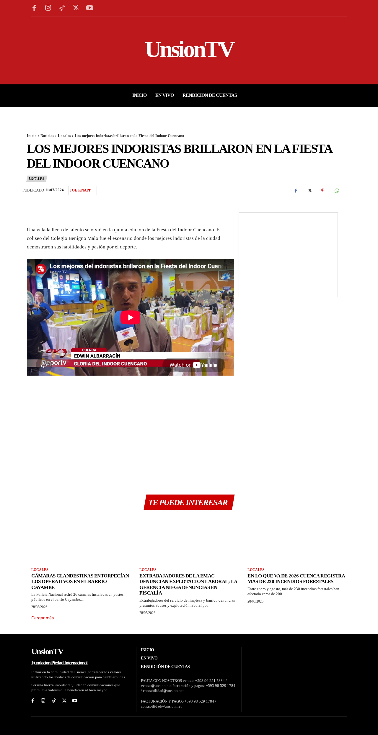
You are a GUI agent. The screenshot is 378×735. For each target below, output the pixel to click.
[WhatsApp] (336, 191)
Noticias (47, 135)
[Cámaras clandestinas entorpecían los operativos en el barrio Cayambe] (81, 539)
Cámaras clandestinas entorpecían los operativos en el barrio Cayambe (80, 581)
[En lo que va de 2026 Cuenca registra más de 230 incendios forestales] (297, 539)
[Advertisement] (130, 430)
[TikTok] (62, 8)
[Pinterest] (323, 191)
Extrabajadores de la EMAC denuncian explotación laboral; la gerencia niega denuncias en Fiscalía (188, 584)
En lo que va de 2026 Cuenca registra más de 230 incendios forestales (296, 579)
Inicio (32, 135)
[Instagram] (48, 8)
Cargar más (42, 617)
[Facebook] (34, 8)
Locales (64, 135)
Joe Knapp (80, 190)
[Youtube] (89, 8)
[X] (75, 8)
